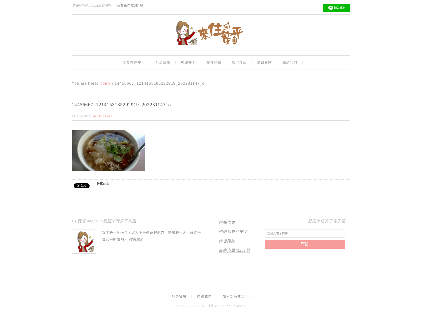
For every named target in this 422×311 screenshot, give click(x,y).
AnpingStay (236, 305)
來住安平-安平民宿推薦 (211, 33)
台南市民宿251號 (234, 250)
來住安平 (214, 305)
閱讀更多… (138, 239)
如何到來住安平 (233, 232)
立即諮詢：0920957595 (91, 5)
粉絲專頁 (227, 222)
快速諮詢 (227, 241)
